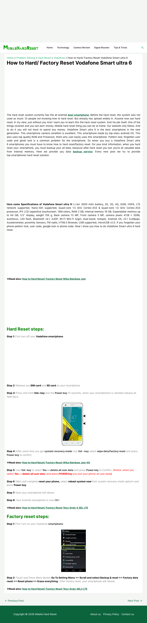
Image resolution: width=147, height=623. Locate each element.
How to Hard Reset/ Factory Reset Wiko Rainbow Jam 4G (56, 462)
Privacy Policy (111, 614)
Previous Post (14, 600)
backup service (83, 151)
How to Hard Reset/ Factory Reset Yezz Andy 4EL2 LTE (54, 588)
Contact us (127, 614)
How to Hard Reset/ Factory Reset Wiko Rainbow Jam (54, 278)
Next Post (135, 600)
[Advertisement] (73, 21)
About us (95, 614)
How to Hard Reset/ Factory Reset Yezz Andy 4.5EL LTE (55, 507)
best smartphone (78, 114)
